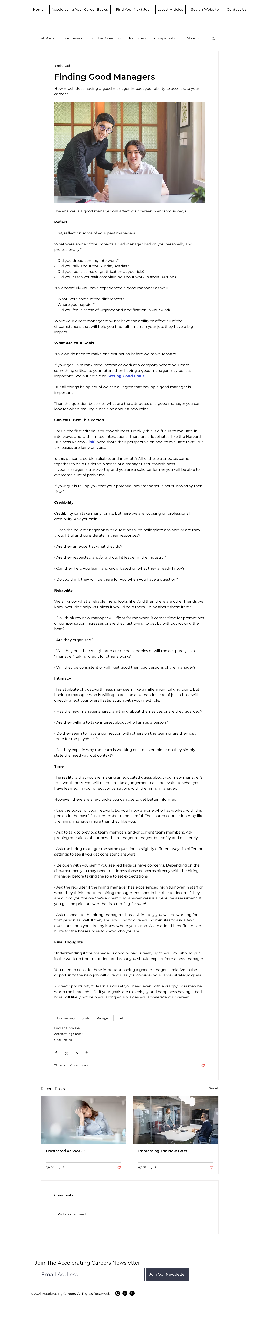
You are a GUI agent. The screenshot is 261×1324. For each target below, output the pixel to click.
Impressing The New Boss (162, 1151)
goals (86, 1018)
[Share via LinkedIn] (76, 1053)
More (191, 38)
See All (214, 1088)
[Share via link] (86, 1053)
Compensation (166, 38)
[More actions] (202, 65)
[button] (213, 38)
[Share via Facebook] (56, 1053)
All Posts (47, 38)
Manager (102, 1018)
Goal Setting (63, 1040)
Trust (119, 1018)
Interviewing (73, 38)
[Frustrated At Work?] (83, 1120)
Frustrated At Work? (65, 1151)
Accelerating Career (68, 1034)
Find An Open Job (106, 38)
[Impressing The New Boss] (175, 1120)
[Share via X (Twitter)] (66, 1053)
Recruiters (137, 38)
